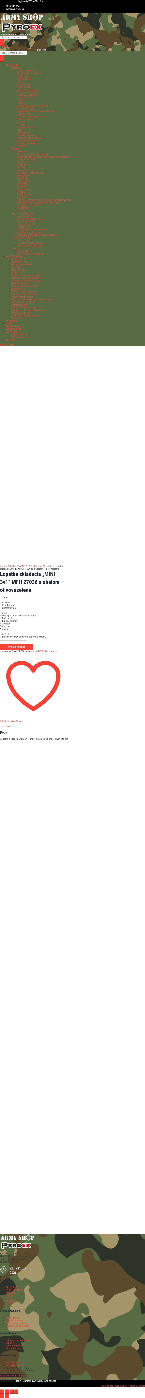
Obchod (13, 566)
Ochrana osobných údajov (114, 1386)
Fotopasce (22, 183)
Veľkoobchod (12, 1318)
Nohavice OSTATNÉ (27, 95)
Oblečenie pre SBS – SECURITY (32, 105)
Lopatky (21, 191)
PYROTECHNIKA (14, 1290)
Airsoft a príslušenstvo (22, 213)
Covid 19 (21, 151)
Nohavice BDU (24, 86)
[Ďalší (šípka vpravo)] (7, 1396)
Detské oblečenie (25, 108)
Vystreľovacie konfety (22, 296)
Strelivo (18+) (23, 251)
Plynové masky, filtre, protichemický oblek (37, 202)
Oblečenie (16, 68)
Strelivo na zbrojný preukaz (30, 253)
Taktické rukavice (25, 127)
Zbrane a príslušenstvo (22, 237)
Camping (21, 165)
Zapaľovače (23, 197)
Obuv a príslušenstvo (27, 143)
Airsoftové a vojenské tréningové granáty (37, 235)
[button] (64, 65)
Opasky (20, 124)
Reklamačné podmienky (18, 1326)
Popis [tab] (8, 726)
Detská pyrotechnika (21, 264)
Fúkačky (21, 167)
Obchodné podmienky (16, 1323)
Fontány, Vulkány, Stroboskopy (26, 275)
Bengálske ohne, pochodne (24, 286)
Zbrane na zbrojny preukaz (30, 243)
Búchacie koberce (20, 283)
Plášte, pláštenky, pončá (29, 138)
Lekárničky (22, 162)
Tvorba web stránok (46, 1381)
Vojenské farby (24, 194)
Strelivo (15, 248)
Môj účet (10, 1342)
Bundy (20, 103)
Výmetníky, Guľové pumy (23, 291)
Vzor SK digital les (26, 70)
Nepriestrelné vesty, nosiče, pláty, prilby (36, 111)
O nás (8, 1298)
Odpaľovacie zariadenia (23, 302)
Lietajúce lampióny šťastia (24, 294)
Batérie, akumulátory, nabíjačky (32, 229)
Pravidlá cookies (137, 1386)
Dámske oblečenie (26, 135)
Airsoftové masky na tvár (29, 232)
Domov (3, 566)
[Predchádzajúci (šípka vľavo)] (2, 1396)
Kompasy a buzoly (26, 170)
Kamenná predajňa (10, 1294)
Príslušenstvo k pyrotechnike (25, 315)
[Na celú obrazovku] (7, 1391)
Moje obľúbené (13, 1348)
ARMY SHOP (25, 566)
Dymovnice (17, 288)
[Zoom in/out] (2, 1391)
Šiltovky (21, 121)
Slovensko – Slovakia (28, 205)
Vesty (20, 81)
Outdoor (15, 148)
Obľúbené (5, 47)
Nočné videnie (24, 181)
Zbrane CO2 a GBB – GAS (30, 218)
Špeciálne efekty (19, 305)
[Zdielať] (11, 1391)
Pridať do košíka (16, 646)
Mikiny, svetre (23, 76)
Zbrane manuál (24, 216)
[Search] (2, 42)
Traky (20, 130)
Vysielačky (22, 186)
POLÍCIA (21, 146)
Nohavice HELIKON (26, 89)
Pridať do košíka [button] (31, 793)
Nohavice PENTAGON (28, 92)
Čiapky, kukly (23, 113)
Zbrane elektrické (25, 221)
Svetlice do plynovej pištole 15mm (28, 310)
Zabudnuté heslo (14, 1345)
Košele (20, 100)
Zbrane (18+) (23, 240)
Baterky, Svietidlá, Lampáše (30, 173)
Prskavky (15, 267)
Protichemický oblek (27, 140)
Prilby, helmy (23, 132)
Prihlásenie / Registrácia (18, 1340)
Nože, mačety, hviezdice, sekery (32, 154)
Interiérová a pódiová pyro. (24, 307)
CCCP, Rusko (23, 208)
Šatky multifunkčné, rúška (30, 116)
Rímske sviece (18, 270)
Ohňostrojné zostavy (21, 313)
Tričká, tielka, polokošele (29, 73)
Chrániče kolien (24, 189)
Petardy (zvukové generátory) (25, 278)
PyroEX (17, 1381)
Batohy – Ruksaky (26, 159)
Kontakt (9, 1303)
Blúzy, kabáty (23, 78)
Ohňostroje (11, 1301)
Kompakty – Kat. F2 (21, 259)
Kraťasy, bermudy (25, 97)
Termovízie (22, 178)
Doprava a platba (14, 1320)
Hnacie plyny (23, 226)
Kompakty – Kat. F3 (21, 261)
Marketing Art (29, 1381)
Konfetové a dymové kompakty (26, 280)
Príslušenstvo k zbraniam (29, 245)
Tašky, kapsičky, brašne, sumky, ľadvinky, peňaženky (43, 156)
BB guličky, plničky (26, 224)
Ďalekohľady (23, 175)
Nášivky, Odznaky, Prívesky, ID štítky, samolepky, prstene (45, 200)
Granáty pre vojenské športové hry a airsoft (32, 299)
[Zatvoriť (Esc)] (16, 1391)
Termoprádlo (23, 84)
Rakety (14, 272)
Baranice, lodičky (25, 119)
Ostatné (21, 210)
